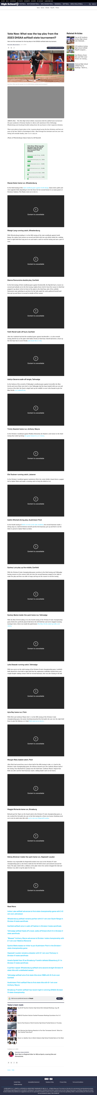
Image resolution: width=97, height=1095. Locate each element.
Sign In (94, 4)
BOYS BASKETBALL (33, 4)
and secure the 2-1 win (35, 341)
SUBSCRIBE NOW (49, 1)
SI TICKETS (20, 1)
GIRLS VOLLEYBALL (76, 4)
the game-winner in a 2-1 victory (34, 436)
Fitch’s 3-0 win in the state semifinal (32, 524)
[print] (17, 1063)
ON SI (7, 1)
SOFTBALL (66, 4)
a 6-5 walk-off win (20, 390)
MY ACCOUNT (40, 1)
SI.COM (3, 1)
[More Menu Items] (85, 4)
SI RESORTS (27, 1)
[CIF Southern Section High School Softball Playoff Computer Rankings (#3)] (78, 49)
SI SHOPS (33, 1)
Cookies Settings (18, 1084)
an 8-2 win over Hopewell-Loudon (38, 818)
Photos (57, 7)
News (38, 7)
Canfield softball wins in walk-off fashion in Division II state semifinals (34, 926)
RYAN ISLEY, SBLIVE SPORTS (22, 1052)
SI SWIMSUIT (13, 1)
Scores (42, 7)
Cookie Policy (17, 1082)
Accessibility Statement (33, 1082)
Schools (47, 7)
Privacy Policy (63, 1082)
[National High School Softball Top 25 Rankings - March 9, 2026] (78, 67)
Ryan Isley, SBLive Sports (13, 44)
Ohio (13, 1070)
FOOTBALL (22, 4)
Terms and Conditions (78, 1082)
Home (8, 1070)
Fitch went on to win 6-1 (36, 721)
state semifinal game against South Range (36, 188)
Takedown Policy (50, 1082)
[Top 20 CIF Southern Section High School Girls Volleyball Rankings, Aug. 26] (78, 40)
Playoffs (52, 7)
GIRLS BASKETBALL (47, 4)
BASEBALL (58, 4)
